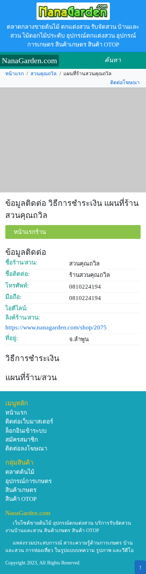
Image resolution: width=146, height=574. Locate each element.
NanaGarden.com (29, 60)
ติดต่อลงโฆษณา (26, 448)
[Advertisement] (73, 140)
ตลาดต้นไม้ (19, 472)
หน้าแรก (14, 73)
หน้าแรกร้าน (30, 232)
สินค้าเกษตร (20, 490)
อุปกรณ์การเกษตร (28, 481)
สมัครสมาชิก (21, 439)
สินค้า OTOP (20, 499)
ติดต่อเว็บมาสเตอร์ (29, 421)
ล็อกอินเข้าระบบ (26, 430)
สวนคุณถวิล (43, 73)
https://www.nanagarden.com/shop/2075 (56, 327)
